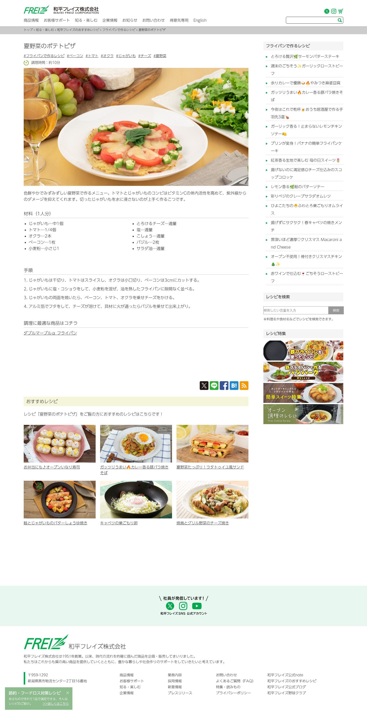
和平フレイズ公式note (285, 675)
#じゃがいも (126, 56)
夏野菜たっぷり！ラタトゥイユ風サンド (210, 467)
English (199, 20)
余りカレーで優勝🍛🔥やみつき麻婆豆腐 (305, 83)
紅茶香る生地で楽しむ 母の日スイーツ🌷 (306, 160)
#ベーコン (75, 56)
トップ (28, 29)
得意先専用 (179, 20)
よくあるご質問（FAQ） (236, 681)
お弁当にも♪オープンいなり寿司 (52, 467)
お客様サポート (57, 20)
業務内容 (175, 675)
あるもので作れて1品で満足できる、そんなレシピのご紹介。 (39, 701)
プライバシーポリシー (233, 693)
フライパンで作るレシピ (118, 29)
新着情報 (175, 687)
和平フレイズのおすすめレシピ (78, 29)
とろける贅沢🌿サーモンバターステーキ (305, 56)
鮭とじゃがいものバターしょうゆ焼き (55, 523)
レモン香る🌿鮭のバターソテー (297, 187)
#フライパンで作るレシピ (44, 56)
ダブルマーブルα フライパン (50, 333)
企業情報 (109, 20)
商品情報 (31, 20)
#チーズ (144, 56)
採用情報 (175, 681)
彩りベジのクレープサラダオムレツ (301, 196)
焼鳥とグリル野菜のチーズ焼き (203, 523)
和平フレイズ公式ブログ (286, 687)
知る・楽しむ (86, 20)
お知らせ (129, 20)
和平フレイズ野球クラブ (286, 693)
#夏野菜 (160, 56)
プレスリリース (180, 693)
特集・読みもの (228, 687)
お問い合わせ (153, 20)
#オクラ (107, 56)
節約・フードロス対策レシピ (35, 693)
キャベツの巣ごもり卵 (119, 523)
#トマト (92, 56)
